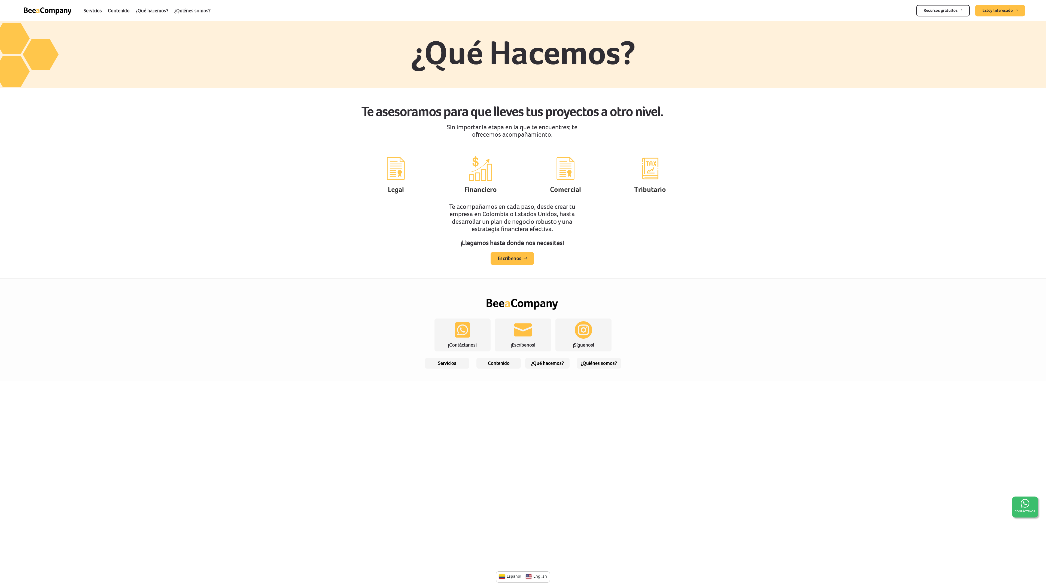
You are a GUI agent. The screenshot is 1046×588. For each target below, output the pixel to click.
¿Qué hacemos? (152, 10)
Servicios (93, 10)
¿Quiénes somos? (192, 10)
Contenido (119, 10)
